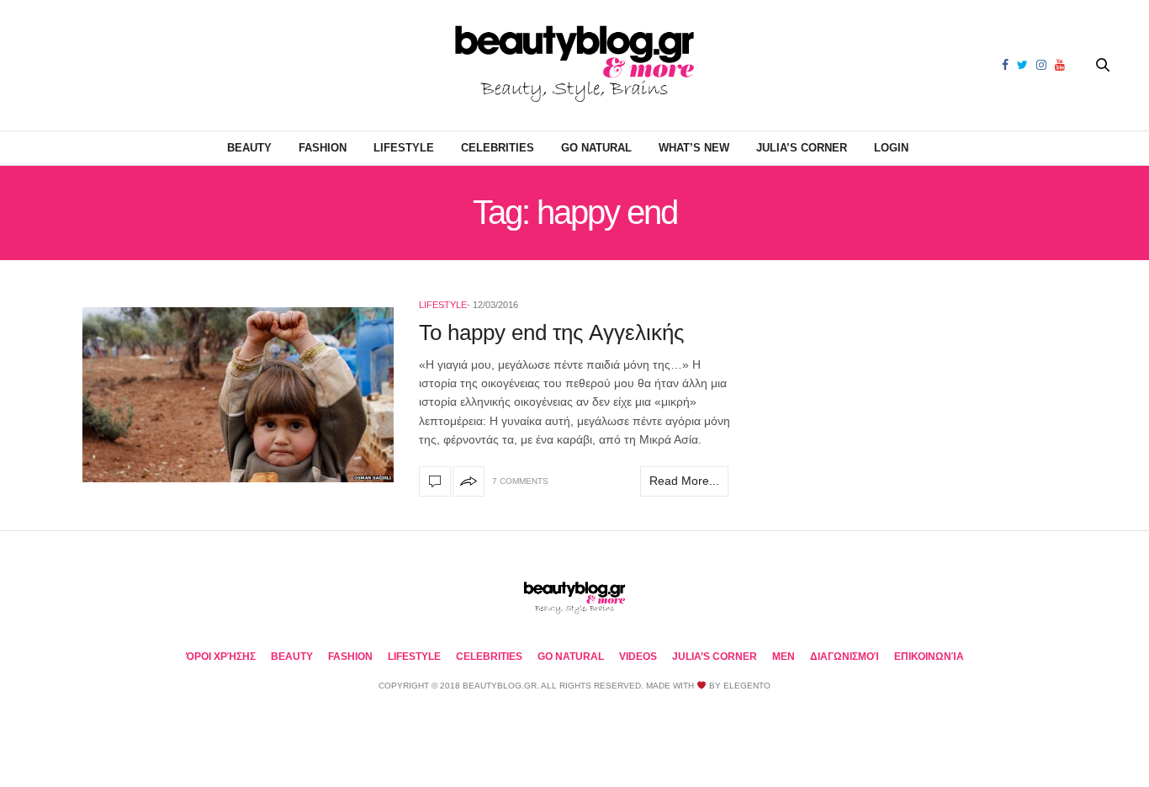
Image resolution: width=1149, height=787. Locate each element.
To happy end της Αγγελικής (552, 332)
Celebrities (497, 147)
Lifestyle (403, 147)
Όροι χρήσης (221, 656)
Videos (638, 656)
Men (783, 656)
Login (891, 147)
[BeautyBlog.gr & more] (574, 65)
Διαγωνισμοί (844, 656)
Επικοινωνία (929, 656)
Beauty (249, 147)
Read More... (684, 480)
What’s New (694, 147)
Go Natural (596, 147)
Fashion (323, 147)
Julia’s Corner (801, 147)
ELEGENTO (746, 685)
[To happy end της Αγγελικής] (238, 394)
